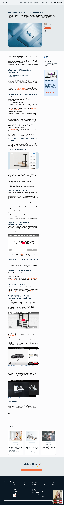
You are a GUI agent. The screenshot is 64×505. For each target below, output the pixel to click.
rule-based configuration (14, 109)
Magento (17, 291)
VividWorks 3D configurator (13, 193)
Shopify (31, 290)
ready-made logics (34, 108)
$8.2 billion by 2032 (17, 60)
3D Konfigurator (58, 500)
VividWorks (23, 254)
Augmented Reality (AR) (13, 229)
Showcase (31, 2)
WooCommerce (10, 291)
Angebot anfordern (58, 2)
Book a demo (31, 469)
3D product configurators (20, 88)
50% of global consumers (12, 129)
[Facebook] (48, 58)
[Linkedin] (44, 58)
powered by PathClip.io (59, 503)
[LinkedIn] (52, 501)
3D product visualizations (21, 89)
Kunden (43, 2)
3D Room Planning (22, 229)
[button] (22, 2)
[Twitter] (46, 58)
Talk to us (9, 412)
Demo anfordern (58, 502)
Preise (40, 2)
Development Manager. (12, 335)
